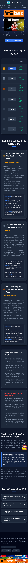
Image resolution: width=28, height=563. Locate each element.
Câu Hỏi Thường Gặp (22, 6)
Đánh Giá (9, 6)
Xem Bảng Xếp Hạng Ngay (14, 40)
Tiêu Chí (15, 6)
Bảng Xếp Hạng (2, 6)
